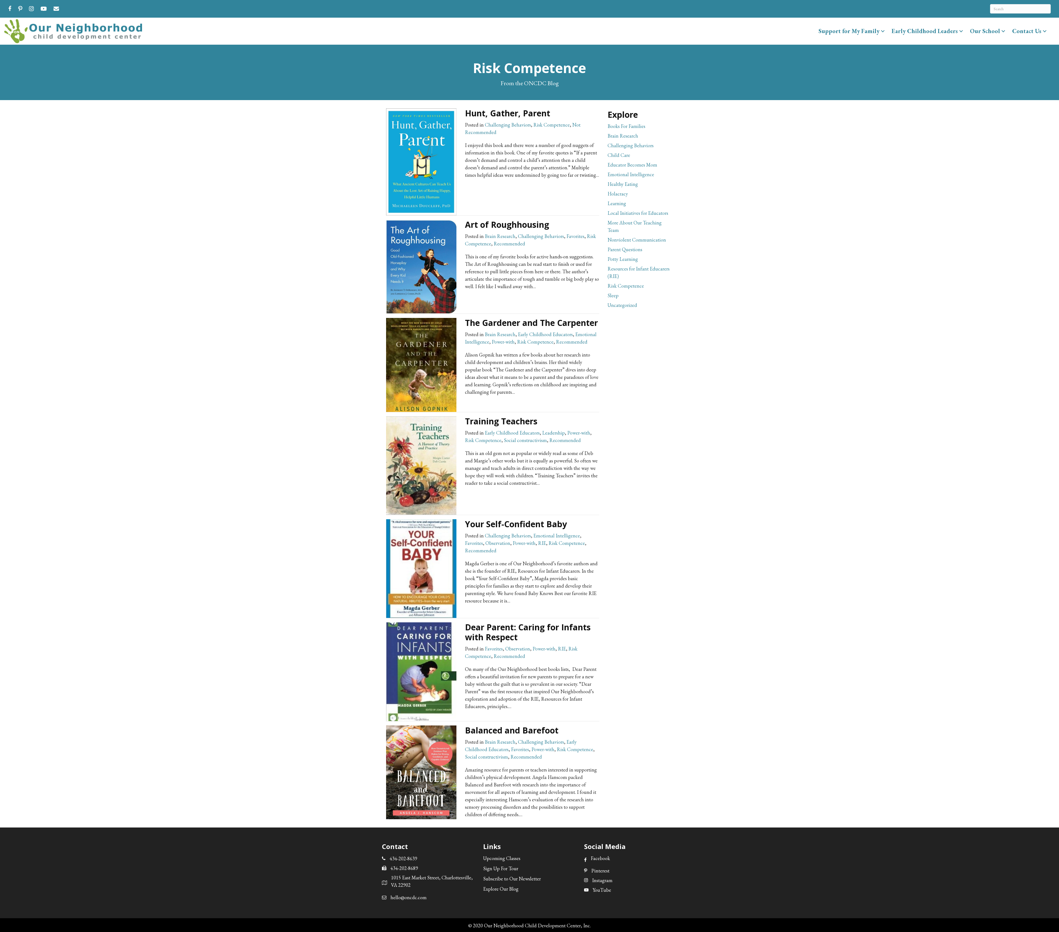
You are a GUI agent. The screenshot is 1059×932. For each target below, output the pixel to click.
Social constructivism (525, 440)
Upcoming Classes (501, 858)
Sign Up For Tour (500, 868)
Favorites (575, 236)
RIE (542, 543)
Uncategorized (622, 305)
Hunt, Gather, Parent (507, 113)
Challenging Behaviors (508, 125)
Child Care (619, 155)
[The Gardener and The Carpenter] (421, 364)
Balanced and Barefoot (511, 730)
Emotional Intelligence (556, 535)
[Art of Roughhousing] (421, 266)
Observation (497, 543)
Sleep (613, 295)
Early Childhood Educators (545, 334)
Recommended (509, 243)
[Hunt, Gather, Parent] (421, 161)
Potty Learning (623, 259)
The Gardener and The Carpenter (531, 322)
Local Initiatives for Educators (638, 213)
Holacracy (618, 194)
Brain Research (500, 236)
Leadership (553, 433)
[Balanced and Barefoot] (421, 771)
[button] (882, 31)
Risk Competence (551, 125)
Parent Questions (625, 249)
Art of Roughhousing (507, 224)
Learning (617, 203)
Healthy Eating (623, 184)
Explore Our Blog (500, 889)
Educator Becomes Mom (632, 165)
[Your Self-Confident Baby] (421, 568)
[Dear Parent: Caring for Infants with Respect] (421, 671)
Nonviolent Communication (637, 240)
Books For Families (626, 126)
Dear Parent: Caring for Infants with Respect (528, 632)
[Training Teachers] (421, 465)
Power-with (503, 342)
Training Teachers (501, 421)
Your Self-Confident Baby (516, 524)
